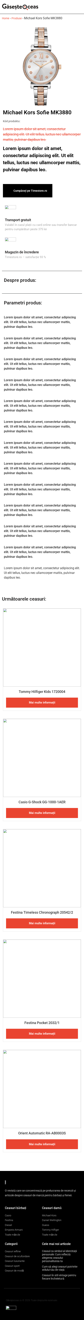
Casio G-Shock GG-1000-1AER (42, 802)
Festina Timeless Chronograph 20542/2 (42, 912)
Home (5, 18)
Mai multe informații (42, 702)
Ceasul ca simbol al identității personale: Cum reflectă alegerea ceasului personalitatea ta (59, 1255)
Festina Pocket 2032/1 (42, 1023)
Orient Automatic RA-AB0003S (42, 1133)
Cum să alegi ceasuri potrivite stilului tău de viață (59, 1268)
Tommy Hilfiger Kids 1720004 (42, 692)
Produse (17, 18)
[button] (79, 7)
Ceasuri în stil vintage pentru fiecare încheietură (59, 1277)
